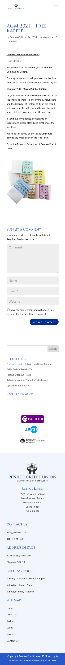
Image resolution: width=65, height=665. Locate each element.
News (10, 634)
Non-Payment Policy (32, 498)
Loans (10, 627)
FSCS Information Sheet (32, 494)
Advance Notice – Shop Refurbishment (27, 380)
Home (10, 607)
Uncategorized (46, 37)
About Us (12, 614)
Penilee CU (16, 37)
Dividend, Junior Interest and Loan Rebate (29, 364)
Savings (11, 621)
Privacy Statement (32, 502)
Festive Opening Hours (19, 374)
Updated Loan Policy (18, 385)
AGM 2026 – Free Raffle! (20, 369)
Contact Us (13, 640)
